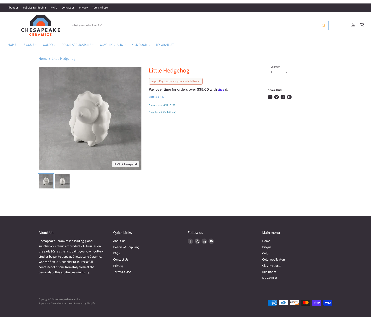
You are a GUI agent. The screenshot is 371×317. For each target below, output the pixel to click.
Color (48, 45)
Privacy (83, 7)
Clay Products (111, 45)
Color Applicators (76, 45)
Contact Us (68, 7)
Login (154, 81)
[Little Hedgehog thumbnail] (62, 181)
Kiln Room (140, 45)
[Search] (323, 25)
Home (12, 45)
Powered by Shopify (84, 303)
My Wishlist (165, 45)
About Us (13, 7)
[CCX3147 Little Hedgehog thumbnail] (46, 181)
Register (164, 81)
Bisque (29, 45)
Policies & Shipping (34, 7)
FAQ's (53, 7)
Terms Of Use (100, 7)
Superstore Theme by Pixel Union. (56, 303)
